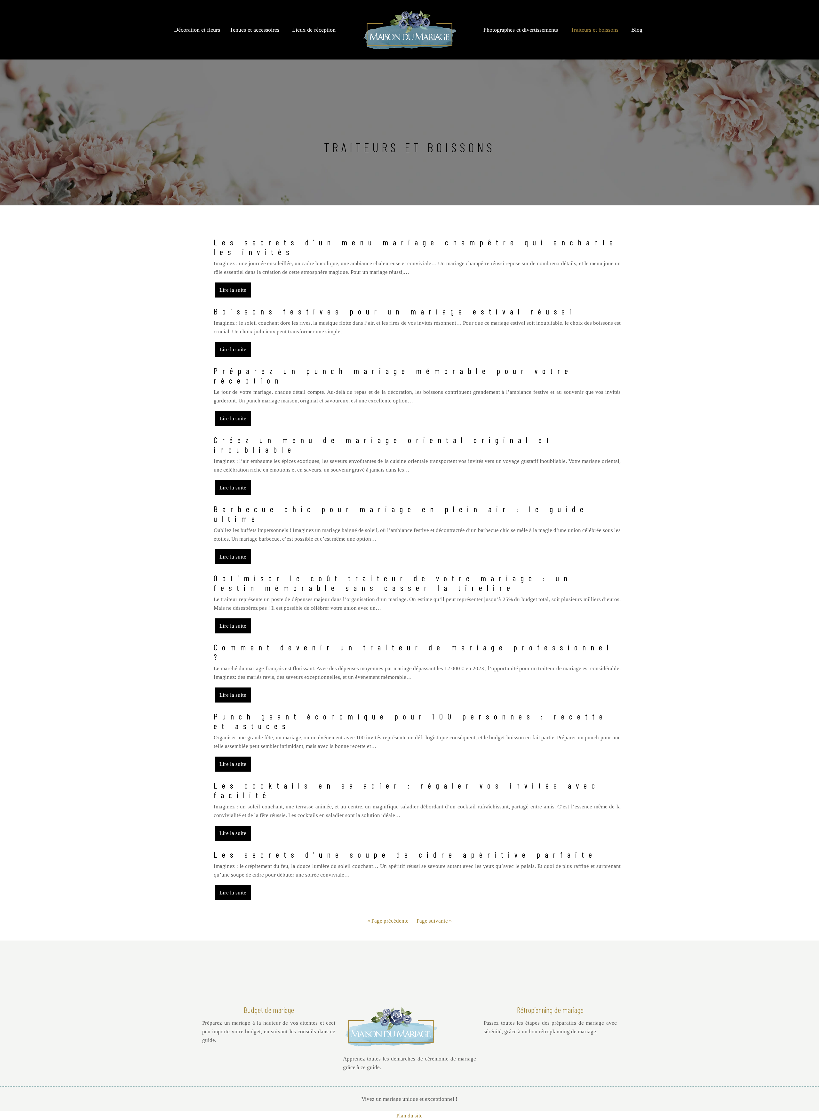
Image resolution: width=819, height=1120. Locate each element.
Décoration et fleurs (197, 30)
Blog (636, 30)
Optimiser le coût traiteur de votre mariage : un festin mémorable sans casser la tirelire (393, 582)
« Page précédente (388, 921)
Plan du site (409, 1116)
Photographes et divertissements (520, 30)
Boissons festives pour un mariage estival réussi (395, 311)
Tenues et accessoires (254, 30)
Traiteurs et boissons (594, 30)
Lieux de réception (314, 30)
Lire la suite (232, 290)
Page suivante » (434, 921)
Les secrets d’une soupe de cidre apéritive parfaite (405, 854)
